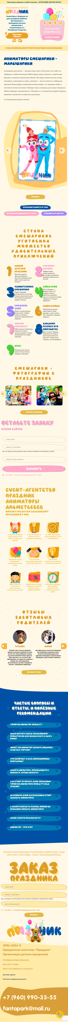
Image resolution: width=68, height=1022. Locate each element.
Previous (8, 150)
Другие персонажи (34, 412)
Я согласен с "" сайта (23, 475)
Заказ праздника (54, 48)
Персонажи (16, 48)
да (14, 41)
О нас (8, 48)
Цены (24, 48)
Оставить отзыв (34, 672)
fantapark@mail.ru (26, 1008)
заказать (52, 37)
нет (20, 41)
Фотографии (33, 48)
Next (62, 150)
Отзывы (42, 48)
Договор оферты (9, 974)
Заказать (35, 197)
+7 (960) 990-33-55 (30, 996)
